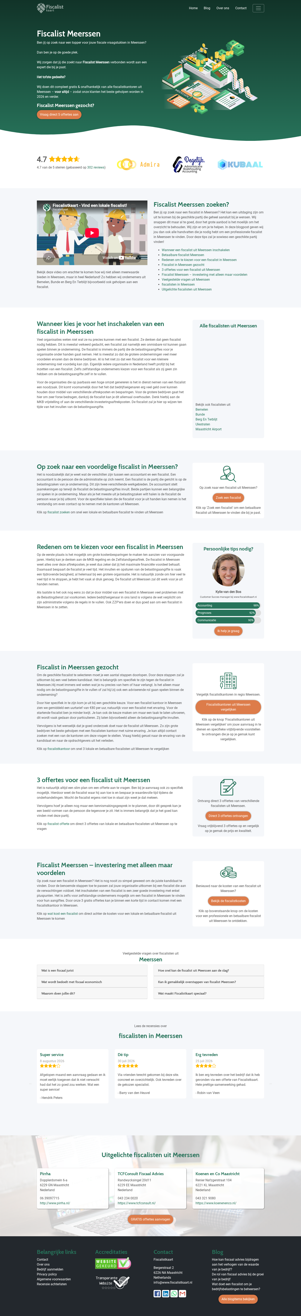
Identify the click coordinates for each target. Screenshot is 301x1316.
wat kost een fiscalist (63, 914)
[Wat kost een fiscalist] (228, 874)
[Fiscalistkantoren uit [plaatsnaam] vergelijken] (228, 682)
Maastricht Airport (209, 429)
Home (193, 8)
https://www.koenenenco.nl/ (216, 1203)
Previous (31, 1083)
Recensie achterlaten (52, 1284)
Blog (207, 8)
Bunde (200, 414)
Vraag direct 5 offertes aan (59, 114)
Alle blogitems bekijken (238, 1299)
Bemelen (202, 409)
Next (270, 1083)
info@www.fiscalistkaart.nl (173, 1282)
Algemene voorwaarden (54, 1279)
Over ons (222, 8)
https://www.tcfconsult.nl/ (137, 1203)
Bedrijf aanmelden (50, 1269)
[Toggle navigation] (258, 8)
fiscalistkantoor (59, 749)
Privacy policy (47, 1274)
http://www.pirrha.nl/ (55, 1203)
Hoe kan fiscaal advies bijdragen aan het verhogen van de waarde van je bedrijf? (235, 1264)
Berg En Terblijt (206, 419)
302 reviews (95, 167)
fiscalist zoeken (59, 512)
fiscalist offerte (58, 824)
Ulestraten (203, 424)
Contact (241, 8)
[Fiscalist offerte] (228, 789)
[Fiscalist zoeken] (228, 475)
